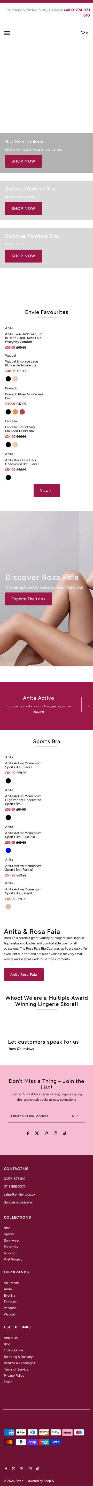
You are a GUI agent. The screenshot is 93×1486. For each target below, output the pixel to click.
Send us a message (18, 1202)
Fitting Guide (13, 1350)
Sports (9, 1234)
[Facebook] (28, 1134)
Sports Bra (46, 741)
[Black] (8, 378)
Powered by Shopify (40, 1481)
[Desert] (8, 906)
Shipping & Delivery (18, 1357)
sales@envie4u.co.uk (19, 1194)
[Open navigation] (12, 33)
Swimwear (11, 1240)
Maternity (11, 1247)
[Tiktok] (64, 1134)
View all (47, 490)
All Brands (11, 1283)
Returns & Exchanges (19, 1363)
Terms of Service (16, 1369)
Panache (10, 1308)
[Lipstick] (22, 411)
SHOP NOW (23, 161)
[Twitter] (37, 1134)
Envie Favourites (46, 312)
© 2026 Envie (14, 1481)
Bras (7, 1228)
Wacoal (9, 1314)
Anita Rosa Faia (23, 974)
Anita (8, 1289)
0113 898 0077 (15, 1186)
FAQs (8, 1382)
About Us (11, 1338)
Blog (7, 1344)
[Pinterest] (46, 1134)
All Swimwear (26, 107)
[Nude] (15, 378)
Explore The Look (29, 599)
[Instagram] (55, 1134)
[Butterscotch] (15, 411)
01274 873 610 (14, 1179)
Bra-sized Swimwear (33, 92)
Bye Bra (9, 1295)
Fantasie (10, 1302)
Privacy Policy (14, 1375)
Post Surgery (13, 1259)
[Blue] (8, 850)
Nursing (9, 1253)
